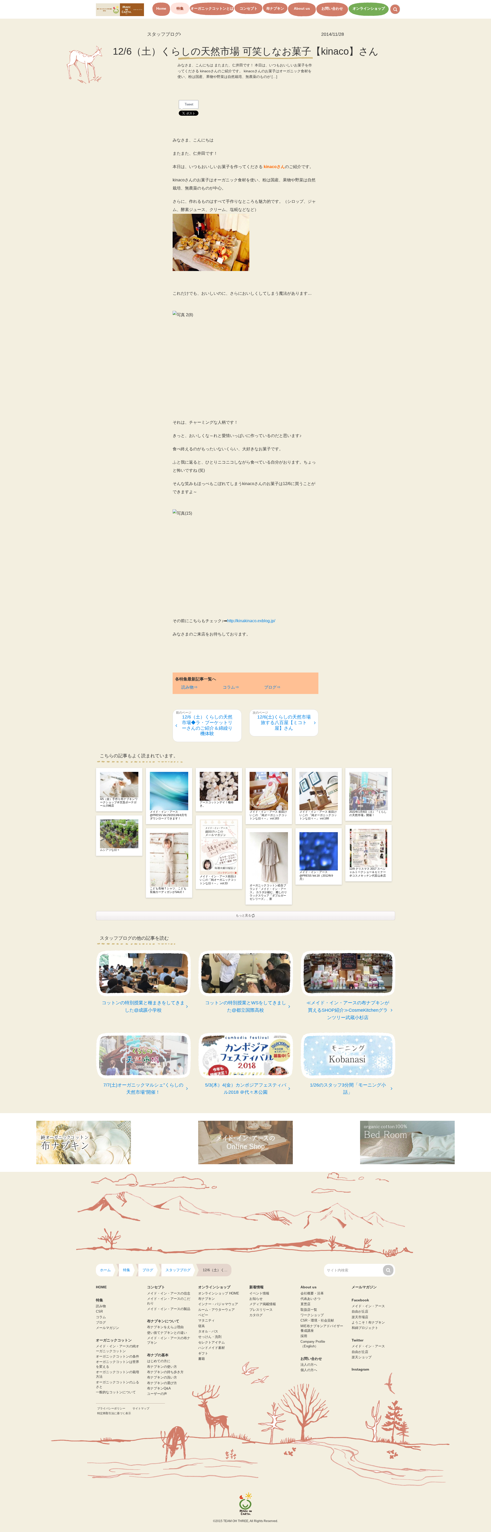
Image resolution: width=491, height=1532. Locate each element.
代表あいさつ (310, 1299)
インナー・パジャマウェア (218, 1304)
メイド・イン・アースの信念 (168, 1293)
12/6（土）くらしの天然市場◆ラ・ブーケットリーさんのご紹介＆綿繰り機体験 (207, 725)
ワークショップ (312, 1315)
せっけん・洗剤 (209, 1337)
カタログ (256, 1315)
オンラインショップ (369, 8)
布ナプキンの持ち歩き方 (165, 1372)
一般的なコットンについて (116, 1392)
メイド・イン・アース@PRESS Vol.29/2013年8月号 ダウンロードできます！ (169, 815)
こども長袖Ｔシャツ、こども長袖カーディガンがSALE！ (168, 890)
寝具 (201, 1326)
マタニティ (206, 1320)
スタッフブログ (163, 34)
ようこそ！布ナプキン (368, 1322)
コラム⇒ (231, 687)
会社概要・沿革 (312, 1293)
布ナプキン (275, 8)
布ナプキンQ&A (159, 1388)
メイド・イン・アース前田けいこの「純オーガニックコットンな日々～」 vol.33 (218, 880)
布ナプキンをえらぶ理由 (165, 1327)
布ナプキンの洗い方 (162, 1377)
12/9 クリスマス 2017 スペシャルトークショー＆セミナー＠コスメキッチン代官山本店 (367, 872)
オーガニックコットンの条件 (117, 1356)
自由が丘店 (360, 1311)
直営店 (305, 1304)
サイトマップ (140, 1408)
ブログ (101, 1322)
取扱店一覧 (308, 1310)
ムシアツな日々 (110, 849)
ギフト (203, 1353)
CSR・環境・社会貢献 (317, 1320)
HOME (101, 1287)
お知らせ (256, 1299)
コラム (101, 1317)
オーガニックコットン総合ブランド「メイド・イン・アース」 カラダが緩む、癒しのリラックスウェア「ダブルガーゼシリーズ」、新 (268, 892)
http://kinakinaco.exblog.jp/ (251, 621)
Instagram (360, 1369)
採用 (303, 1336)
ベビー (203, 1315)
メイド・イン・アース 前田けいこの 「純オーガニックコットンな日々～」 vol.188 (318, 815)
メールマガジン (107, 1328)
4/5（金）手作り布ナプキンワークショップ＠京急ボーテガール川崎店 (119, 802)
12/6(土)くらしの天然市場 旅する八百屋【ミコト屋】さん (284, 722)
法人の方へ (308, 1364)
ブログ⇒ (272, 687)
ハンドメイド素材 (211, 1348)
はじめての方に (158, 1361)
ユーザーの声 (157, 1394)
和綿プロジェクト (365, 1328)
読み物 (101, 1306)
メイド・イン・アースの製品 (168, 1309)
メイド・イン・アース (368, 1306)
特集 (180, 8)
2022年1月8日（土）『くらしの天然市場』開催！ (368, 813)
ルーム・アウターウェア (216, 1310)
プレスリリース (261, 1310)
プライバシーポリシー (111, 1408)
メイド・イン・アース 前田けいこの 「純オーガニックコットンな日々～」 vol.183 (268, 815)
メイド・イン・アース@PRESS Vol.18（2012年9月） (316, 875)
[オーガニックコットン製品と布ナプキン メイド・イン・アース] (120, 9)
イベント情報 (259, 1293)
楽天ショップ (362, 1357)
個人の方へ (308, 1370)
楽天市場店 (360, 1317)
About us (302, 8)
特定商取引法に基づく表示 (114, 1413)
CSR (99, 1311)
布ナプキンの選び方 (162, 1383)
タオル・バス (208, 1331)
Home (161, 8)
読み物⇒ (189, 687)
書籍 (201, 1359)
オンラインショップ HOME (218, 1293)
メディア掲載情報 (262, 1304)
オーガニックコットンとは (212, 8)
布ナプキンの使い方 (162, 1367)
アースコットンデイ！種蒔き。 (216, 804)
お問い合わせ (332, 8)
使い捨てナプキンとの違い (167, 1333)
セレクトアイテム (211, 1342)
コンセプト (249, 8)
